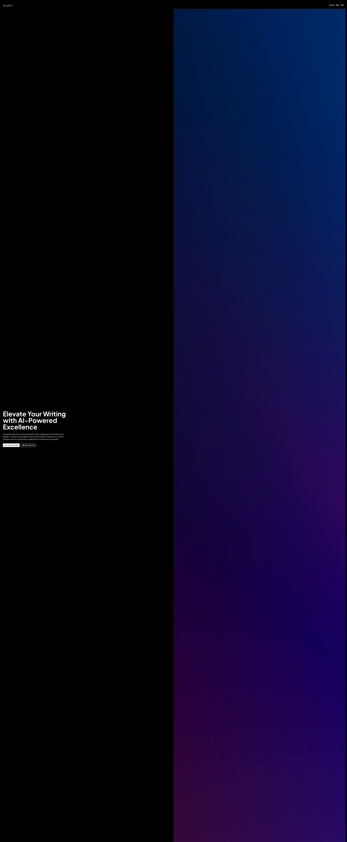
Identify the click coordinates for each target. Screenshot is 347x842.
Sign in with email (30, 445)
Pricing (331, 5)
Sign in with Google (12, 445)
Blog (337, 5)
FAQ (342, 5)
